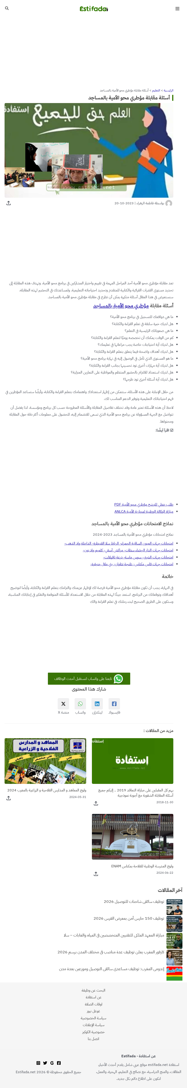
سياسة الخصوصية (93, 1018)
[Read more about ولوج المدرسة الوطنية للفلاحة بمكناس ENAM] (133, 836)
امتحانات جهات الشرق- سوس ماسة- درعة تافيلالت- (138, 557)
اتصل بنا (93, 1039)
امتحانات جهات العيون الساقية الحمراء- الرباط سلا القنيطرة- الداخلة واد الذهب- (118, 543)
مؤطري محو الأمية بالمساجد (121, 305)
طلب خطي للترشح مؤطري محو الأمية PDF (143, 504)
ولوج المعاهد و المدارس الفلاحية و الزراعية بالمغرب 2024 (46, 790)
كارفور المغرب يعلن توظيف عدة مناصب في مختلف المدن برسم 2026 (110, 952)
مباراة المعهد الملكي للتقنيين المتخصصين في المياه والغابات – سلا (114, 935)
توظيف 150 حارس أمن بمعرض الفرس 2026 (129, 918)
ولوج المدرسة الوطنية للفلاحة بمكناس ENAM (142, 866)
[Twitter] (45, 1063)
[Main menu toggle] (177, 9)
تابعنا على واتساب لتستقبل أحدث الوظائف (83, 679)
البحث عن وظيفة (93, 990)
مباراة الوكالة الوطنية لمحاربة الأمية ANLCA (143, 511)
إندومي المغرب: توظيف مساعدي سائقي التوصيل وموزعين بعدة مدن (111, 969)
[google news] (52, 1063)
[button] (7, 8)
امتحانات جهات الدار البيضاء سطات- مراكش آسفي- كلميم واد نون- (128, 550)
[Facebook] (59, 1063)
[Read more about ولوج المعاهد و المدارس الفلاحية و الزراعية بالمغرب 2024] (45, 761)
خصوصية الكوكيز (93, 1032)
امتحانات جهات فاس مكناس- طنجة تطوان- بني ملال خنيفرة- (131, 564)
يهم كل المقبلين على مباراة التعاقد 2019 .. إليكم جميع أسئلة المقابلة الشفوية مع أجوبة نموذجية (135, 793)
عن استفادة (93, 997)
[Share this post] (9, 203)
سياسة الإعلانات (93, 1025)
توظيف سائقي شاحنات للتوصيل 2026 (134, 901)
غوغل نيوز (93, 1011)
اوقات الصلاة (93, 1004)
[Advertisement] (93, 51)
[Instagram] (38, 1063)
